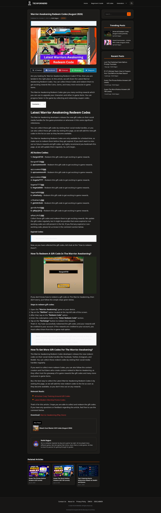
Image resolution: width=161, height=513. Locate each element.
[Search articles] (131, 3)
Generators (120, 3)
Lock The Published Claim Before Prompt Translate (115, 63)
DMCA (90, 502)
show (42, 104)
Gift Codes (110, 3)
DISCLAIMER (98, 502)
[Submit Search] (129, 14)
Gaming (63, 18)
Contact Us (62, 502)
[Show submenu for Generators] (126, 3)
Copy (42, 162)
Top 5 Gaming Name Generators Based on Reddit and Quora (87, 480)
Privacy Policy (81, 502)
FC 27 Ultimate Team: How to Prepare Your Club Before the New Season (117, 72)
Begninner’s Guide (97, 3)
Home (86, 3)
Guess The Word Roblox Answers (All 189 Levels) (61, 479)
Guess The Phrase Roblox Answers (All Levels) (37, 479)
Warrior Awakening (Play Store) (53, 415)
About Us (71, 502)
